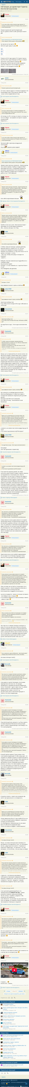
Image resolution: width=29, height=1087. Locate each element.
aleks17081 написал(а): (7, 316)
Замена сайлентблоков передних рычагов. (14, 1016)
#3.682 (26, 669)
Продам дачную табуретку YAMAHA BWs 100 (14, 1045)
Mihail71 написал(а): (6, 837)
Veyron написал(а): (6, 37)
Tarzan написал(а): (6, 85)
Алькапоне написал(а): (7, 442)
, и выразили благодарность (14, 201)
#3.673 (26, 384)
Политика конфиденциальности (18, 1082)
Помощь (3, 1083)
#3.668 (26, 236)
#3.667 (26, 210)
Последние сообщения (8, 1002)
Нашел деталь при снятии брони (11, 1038)
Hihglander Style (6, 1080)
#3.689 (26, 913)
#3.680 (26, 607)
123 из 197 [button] (14, 991)
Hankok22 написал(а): (7, 413)
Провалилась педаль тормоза (11, 1042)
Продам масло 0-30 (8, 1052)
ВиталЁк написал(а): (6, 707)
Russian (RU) (14, 1080)
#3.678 (26, 541)
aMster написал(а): (6, 184)
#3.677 (26, 506)
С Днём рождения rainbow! (10, 1012)
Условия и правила (5, 1082)
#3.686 (26, 806)
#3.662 (26, 82)
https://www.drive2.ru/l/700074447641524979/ (12, 39)
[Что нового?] (24, 1)
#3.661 (26, 19)
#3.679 (26, 569)
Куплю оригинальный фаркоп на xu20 (13, 1035)
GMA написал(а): (5, 280)
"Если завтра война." (8, 1004)
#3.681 (26, 648)
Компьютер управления (9, 1049)
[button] (1, 1)
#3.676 (26, 461)
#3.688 (26, 857)
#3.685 (26, 778)
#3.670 (26, 293)
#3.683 (26, 704)
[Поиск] (27, 1)
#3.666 (26, 181)
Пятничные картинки (8, 1019)
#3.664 (26, 132)
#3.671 (26, 313)
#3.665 (26, 155)
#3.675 (26, 439)
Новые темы (4, 1033)
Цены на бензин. (7, 1022)
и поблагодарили (10, 497)
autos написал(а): (6, 108)
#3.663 (26, 105)
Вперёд (20, 991)
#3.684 (26, 737)
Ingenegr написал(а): (6, 22)
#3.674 (26, 410)
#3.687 (26, 834)
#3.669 (26, 277)
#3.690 (26, 960)
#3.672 (26, 336)
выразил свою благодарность (11, 96)
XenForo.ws (17, 1086)
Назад (8, 991)
